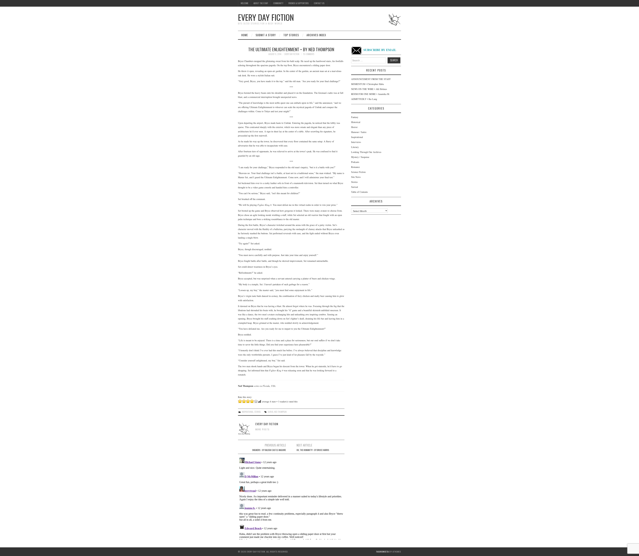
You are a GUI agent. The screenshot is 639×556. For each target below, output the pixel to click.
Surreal (354, 186)
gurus (270, 411)
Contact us (319, 3)
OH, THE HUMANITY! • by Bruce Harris (313, 450)
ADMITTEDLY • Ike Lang (364, 99)
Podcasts (355, 162)
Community (278, 3)
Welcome (244, 3)
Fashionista (382, 551)
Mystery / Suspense (360, 157)
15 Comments (308, 54)
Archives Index (316, 35)
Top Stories (291, 35)
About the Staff (260, 3)
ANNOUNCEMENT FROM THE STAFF (371, 79)
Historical (355, 122)
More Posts (262, 429)
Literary (355, 147)
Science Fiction (358, 172)
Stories (257, 411)
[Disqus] (291, 498)
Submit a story (266, 35)
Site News (356, 177)
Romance (355, 167)
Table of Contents (359, 191)
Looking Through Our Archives (366, 152)
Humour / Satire (358, 132)
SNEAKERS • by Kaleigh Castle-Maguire (269, 450)
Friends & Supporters (298, 3)
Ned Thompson (280, 411)
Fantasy (354, 117)
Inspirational (247, 411)
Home (244, 35)
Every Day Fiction (266, 17)
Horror (354, 127)
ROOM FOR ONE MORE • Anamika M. (370, 94)
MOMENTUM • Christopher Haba (367, 84)
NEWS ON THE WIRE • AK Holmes (369, 89)
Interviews (356, 142)
